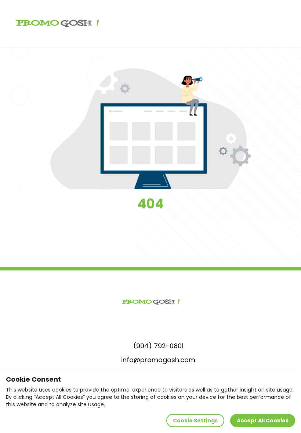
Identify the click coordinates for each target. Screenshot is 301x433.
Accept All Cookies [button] (263, 420)
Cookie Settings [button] (195, 420)
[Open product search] (273, 24)
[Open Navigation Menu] (288, 24)
